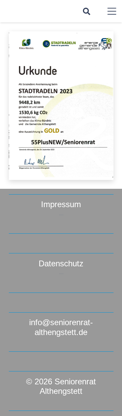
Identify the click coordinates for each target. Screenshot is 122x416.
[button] (86, 11)
